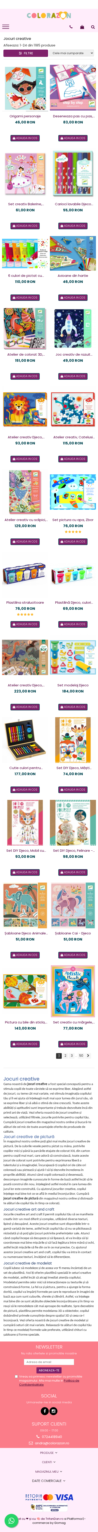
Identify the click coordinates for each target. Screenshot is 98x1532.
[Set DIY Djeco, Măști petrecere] (73, 740)
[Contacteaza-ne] (71, 26)
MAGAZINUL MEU (47, 1471)
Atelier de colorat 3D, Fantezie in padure (25, 354)
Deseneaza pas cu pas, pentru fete (73, 116)
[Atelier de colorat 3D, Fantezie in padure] (25, 328)
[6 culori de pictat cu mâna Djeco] (25, 253)
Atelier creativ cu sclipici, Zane (25, 519)
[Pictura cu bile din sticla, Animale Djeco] (25, 991)
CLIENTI (47, 1462)
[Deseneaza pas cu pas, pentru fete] (73, 88)
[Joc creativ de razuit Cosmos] (73, 329)
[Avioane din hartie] (73, 253)
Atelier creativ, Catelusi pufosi (73, 437)
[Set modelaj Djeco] (73, 657)
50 (81, 1055)
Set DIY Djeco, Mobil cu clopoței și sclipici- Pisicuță (25, 850)
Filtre (27, 53)
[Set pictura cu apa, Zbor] (73, 492)
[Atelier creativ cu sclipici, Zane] (25, 492)
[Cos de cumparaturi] (82, 26)
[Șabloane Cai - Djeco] (73, 905)
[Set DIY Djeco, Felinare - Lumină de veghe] (73, 823)
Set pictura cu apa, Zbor (72, 519)
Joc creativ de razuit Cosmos (73, 354)
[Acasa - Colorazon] (49, 15)
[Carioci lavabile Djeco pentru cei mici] (73, 173)
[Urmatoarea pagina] (88, 1056)
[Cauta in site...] (93, 26)
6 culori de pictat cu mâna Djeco (25, 275)
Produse (47, 1453)
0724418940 (51, 1436)
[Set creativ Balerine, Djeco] (25, 174)
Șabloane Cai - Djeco (73, 933)
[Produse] (6, 28)
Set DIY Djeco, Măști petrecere (73, 767)
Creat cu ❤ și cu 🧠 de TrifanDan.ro (38, 1519)
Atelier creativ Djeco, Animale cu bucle (25, 437)
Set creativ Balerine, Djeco (25, 204)
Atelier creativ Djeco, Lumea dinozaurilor (25, 685)
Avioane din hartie (73, 275)
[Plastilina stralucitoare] (25, 575)
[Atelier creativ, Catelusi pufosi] (73, 409)
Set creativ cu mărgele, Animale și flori (73, 1022)
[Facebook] (45, 1411)
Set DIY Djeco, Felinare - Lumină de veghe (73, 850)
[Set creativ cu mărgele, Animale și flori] (73, 991)
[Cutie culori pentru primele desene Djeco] (25, 740)
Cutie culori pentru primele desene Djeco (25, 767)
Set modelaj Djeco (73, 685)
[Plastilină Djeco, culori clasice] (73, 574)
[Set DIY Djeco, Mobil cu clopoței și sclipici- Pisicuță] (25, 823)
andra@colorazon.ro (51, 1443)
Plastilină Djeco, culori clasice (73, 602)
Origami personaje (25, 116)
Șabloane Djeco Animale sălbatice (25, 933)
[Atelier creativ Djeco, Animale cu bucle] (25, 409)
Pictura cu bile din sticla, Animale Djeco (25, 1022)
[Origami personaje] (25, 87)
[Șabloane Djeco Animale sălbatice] (25, 905)
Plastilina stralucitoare (25, 602)
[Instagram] (53, 1411)
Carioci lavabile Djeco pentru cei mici (73, 204)
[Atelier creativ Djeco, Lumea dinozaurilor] (25, 657)
